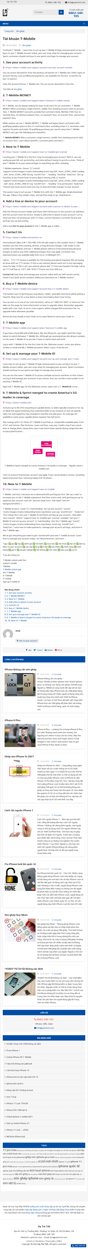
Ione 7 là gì (11, 1097)
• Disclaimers (39, 1241)
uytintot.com (36, 1237)
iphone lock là (38, 1166)
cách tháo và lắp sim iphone (45, 1154)
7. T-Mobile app (13, 611)
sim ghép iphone (26, 1178)
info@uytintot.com (76, 2)
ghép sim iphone (34, 1157)
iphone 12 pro (17, 1166)
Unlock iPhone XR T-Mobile (18, 1057)
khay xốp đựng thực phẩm (63, 1209)
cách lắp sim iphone (69, 1150)
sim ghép (18, 89)
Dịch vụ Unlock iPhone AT (18, 1123)
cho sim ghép (48, 1150)
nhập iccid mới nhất (62, 1174)
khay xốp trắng (33, 1212)
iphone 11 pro (64, 1162)
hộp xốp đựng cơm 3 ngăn (36, 1209)
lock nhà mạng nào (9, 1174)
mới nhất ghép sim (46, 1174)
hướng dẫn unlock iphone (17, 1162)
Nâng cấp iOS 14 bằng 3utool (19, 1090)
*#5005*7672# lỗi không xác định (24, 968)
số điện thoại (20, 1183)
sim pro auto (81, 1179)
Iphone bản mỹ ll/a (14, 1083)
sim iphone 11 (71, 1179)
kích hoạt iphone (40, 1170)
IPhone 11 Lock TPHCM (17, 1103)
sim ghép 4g (74, 1174)
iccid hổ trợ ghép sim (31, 1162)
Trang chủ (9, 31)
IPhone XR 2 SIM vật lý (16, 1110)
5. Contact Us (12, 605)
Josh (17, 630)
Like (30, 650)
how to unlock (59, 1157)
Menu (5, 23)
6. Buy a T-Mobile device (17, 608)
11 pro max (9, 1150)
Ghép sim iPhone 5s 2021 (19, 756)
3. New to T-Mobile (15, 599)
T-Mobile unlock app (12, 569)
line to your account (28, 641)
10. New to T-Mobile (16, 620)
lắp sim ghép (21, 1174)
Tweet (39, 650)
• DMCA (59, 1241)
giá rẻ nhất (50, 1157)
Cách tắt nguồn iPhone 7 (19, 810)
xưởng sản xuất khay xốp (41, 1206)
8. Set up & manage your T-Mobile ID (22, 614)
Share (50, 650)
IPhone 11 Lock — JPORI (17, 1130)
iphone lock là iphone (50, 1166)
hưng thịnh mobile (70, 1157)
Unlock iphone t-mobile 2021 (19, 1116)
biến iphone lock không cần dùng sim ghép (30, 1150)
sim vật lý (9, 1183)
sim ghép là (46, 1178)
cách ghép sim (58, 1150)
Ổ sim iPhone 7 (13, 1050)
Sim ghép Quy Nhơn (16, 914)
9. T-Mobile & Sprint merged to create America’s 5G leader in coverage (38, 617)
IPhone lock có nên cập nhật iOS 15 (22, 1077)
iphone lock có (28, 1166)
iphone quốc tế (69, 1166)
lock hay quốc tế (77, 1171)
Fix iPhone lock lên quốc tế (20, 864)
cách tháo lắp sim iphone (29, 1154)
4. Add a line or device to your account (23, 602)
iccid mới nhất (48, 1161)
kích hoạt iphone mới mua (60, 1171)
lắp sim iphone (33, 1174)
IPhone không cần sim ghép (20, 669)
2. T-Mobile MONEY (15, 596)
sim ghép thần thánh (59, 1179)
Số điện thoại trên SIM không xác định (23, 1044)
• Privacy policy (50, 1241)
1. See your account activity (18, 593)
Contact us (30, 1241)
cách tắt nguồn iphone (61, 1154)
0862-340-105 (54, 2)
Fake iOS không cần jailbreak (19, 1063)
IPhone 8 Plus (13, 720)
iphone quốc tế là (10, 1171)
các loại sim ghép (74, 1154)
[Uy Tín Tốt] (15, 12)
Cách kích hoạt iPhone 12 (17, 1070)
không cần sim (23, 1171)
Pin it (59, 650)
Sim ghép (20, 31)
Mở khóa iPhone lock (15, 1136)
